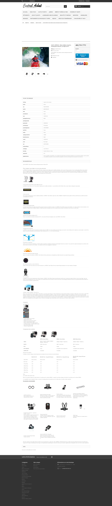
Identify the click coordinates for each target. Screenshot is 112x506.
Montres (75, 15)
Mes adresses (36, 467)
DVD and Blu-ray (25, 495)
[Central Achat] (32, 6)
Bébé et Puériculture (61, 12)
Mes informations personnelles (39, 468)
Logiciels (23, 494)
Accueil (25, 12)
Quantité (77, 48)
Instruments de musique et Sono (40, 18)
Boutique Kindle (25, 474)
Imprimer (54, 57)
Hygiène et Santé (75, 12)
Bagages (25, 18)
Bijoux (54, 18)
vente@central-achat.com (66, 468)
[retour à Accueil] (23, 23)
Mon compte (37, 462)
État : (52, 50)
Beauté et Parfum (65, 15)
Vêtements (26, 15)
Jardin (51, 12)
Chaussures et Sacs (79, 18)
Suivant (47, 74)
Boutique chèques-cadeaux (27, 498)
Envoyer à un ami (56, 55)
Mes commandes (37, 464)
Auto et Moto (42, 12)
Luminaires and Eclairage (50, 15)
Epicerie (23, 497)
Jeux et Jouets (36, 15)
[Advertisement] (56, 33)
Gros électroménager (65, 18)
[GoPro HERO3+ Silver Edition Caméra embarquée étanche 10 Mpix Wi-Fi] (26, 74)
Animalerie (84, 15)
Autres (23, 489)
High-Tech (33, 12)
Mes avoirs (35, 465)
